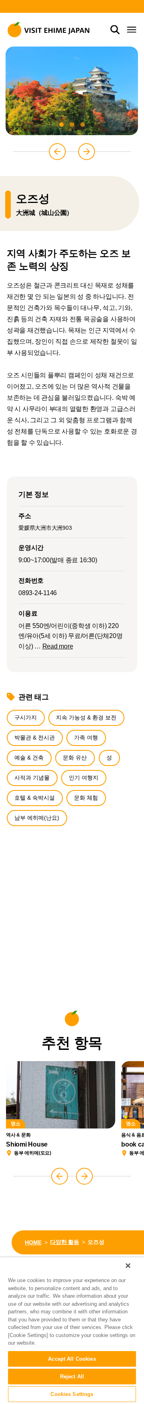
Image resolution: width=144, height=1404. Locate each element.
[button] (61, 124)
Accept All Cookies (72, 1359)
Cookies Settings (71, 1394)
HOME (33, 1242)
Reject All (72, 1377)
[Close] (128, 1265)
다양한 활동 (64, 1242)
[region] (72, 1330)
